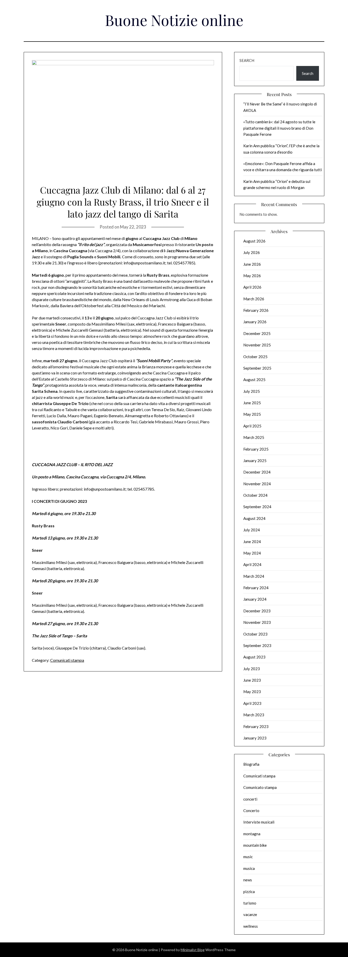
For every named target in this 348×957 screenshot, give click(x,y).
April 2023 (252, 703)
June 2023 (252, 680)
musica (249, 868)
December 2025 (257, 333)
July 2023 (251, 668)
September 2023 (257, 645)
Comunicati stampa (67, 660)
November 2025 (257, 345)
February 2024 (256, 587)
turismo (249, 903)
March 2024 (253, 576)
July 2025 (251, 391)
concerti (250, 799)
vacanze (250, 914)
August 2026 (254, 241)
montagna (251, 833)
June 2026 (252, 264)
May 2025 (252, 414)
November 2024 (257, 483)
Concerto (251, 810)
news (247, 880)
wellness (250, 926)
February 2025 (256, 449)
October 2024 (255, 495)
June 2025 (252, 402)
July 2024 (251, 530)
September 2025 (257, 368)
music (248, 856)
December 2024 (257, 472)
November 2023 (257, 622)
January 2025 (254, 460)
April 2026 (252, 287)
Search (246, 60)
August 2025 (254, 379)
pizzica (249, 891)
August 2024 (254, 518)
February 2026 (256, 310)
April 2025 (252, 426)
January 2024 (254, 599)
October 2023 (255, 634)
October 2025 (255, 356)
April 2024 (252, 564)
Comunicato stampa (260, 787)
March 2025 (253, 437)
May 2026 (252, 275)
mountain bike (255, 845)
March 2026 (253, 298)
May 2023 (252, 691)
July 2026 (251, 252)
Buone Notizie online (174, 20)
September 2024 (257, 506)
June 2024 (252, 541)
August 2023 (254, 657)
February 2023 (256, 726)
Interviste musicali (258, 822)
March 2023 (253, 714)
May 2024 (252, 553)
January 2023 (254, 738)
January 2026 (254, 321)
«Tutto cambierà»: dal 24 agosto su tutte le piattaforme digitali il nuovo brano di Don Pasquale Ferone (279, 128)
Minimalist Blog (193, 950)
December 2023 (257, 611)
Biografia (251, 764)
